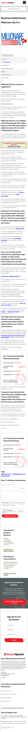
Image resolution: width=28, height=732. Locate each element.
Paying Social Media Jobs (10, 562)
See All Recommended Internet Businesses (12, 708)
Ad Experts (6, 568)
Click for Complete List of (10, 381)
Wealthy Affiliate (7, 374)
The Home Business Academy (9, 694)
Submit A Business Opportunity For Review (14, 602)
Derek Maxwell (5, 476)
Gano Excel (7, 544)
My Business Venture (8, 371)
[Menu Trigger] (24, 2)
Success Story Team (8, 362)
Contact (3, 677)
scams (21, 192)
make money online (13, 312)
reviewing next (20, 228)
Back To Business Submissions (13, 480)
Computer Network (8, 567)
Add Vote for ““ (10, 276)
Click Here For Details (14, 146)
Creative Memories (8, 543)
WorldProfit (6, 539)
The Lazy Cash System (9, 565)
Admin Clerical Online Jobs (11, 563)
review (3, 312)
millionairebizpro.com (18, 474)
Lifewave (6, 538)
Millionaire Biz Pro (6, 474)
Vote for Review (7, 62)
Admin (9, 727)
